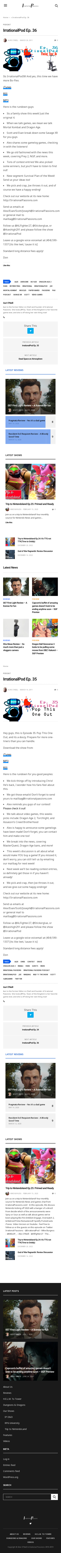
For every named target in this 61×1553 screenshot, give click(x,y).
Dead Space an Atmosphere (30, 359)
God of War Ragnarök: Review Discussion (35, 551)
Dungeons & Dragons (14, 1404)
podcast (7, 295)
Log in (6, 1458)
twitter (18, 979)
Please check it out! (14, 808)
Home (5, 17)
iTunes (7, 87)
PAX (53, 290)
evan (5, 286)
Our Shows (8, 1410)
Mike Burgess (15, 509)
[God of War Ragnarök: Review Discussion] (10, 554)
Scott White (18, 410)
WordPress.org (10, 1477)
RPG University (12, 1422)
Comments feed (11, 1471)
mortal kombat (10, 290)
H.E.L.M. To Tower (12, 1398)
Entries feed (9, 1465)
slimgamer (8, 979)
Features (7, 1435)
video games (37, 295)
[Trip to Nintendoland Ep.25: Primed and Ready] (30, 481)
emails (20, 966)
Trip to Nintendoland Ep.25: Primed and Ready (29, 504)
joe (51, 286)
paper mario (34, 290)
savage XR (17, 295)
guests (35, 966)
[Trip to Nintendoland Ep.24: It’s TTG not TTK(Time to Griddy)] (10, 541)
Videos (6, 1441)
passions (46, 290)
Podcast (7, 24)
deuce (39, 962)
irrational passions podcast (37, 970)
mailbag (27, 974)
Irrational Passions (12, 970)
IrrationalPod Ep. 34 (30, 1030)
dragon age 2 (45, 282)
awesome (24, 282)
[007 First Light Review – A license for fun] (30, 396)
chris (22, 962)
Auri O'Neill (13, 40)
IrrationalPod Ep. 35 (30, 345)
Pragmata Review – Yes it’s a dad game (27, 420)
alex (16, 282)
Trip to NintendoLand (16, 1429)
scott (27, 295)
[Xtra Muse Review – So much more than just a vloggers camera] (16, 628)
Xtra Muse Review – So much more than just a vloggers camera (13, 647)
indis (43, 966)
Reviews (6, 599)
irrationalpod (41, 286)
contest (31, 962)
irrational (27, 286)
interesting (15, 286)
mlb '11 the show (40, 974)
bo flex (34, 282)
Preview (35, 599)
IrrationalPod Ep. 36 (30, 1043)
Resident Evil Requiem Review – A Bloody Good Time (28, 435)
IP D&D (9, 1416)
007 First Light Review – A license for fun (29, 405)
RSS (5, 93)
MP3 (5, 100)
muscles (22, 290)
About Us (8, 1386)
